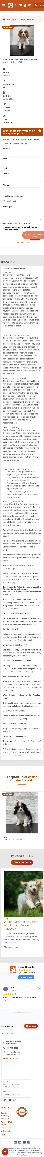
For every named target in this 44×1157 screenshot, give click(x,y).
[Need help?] (5, 1151)
